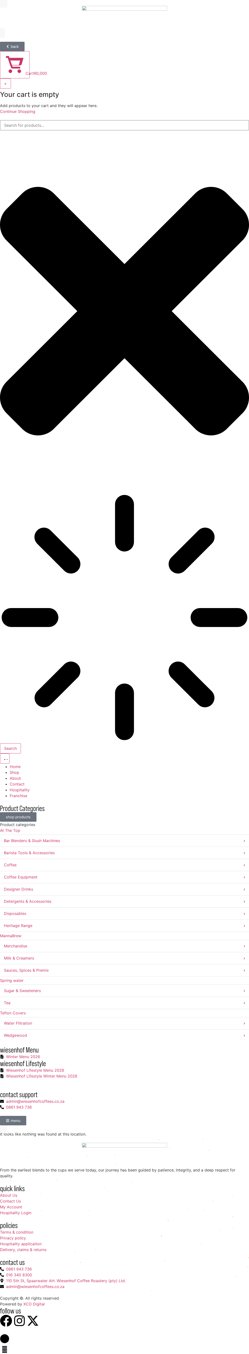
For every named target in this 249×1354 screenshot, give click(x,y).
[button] (4, 1338)
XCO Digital (34, 1304)
